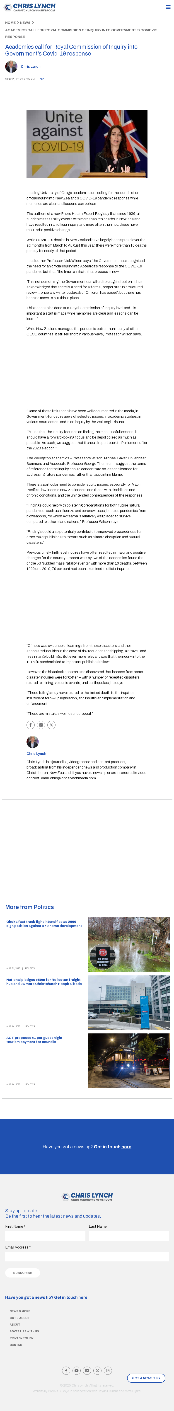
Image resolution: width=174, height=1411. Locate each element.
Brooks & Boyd (58, 1391)
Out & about (20, 1318)
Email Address (18, 1247)
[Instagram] (108, 1371)
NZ (42, 79)
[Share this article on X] (51, 725)
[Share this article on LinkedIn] (41, 725)
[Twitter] (97, 1371)
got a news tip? (146, 1378)
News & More (20, 1311)
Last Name (98, 1226)
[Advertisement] (87, 373)
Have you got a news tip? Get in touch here (46, 1297)
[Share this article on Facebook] (31, 725)
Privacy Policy (22, 1338)
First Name (15, 1226)
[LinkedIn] (87, 1371)
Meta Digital (133, 1391)
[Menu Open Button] (168, 7)
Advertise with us (24, 1331)
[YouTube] (76, 1371)
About (15, 1324)
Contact (17, 1345)
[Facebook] (66, 1371)
